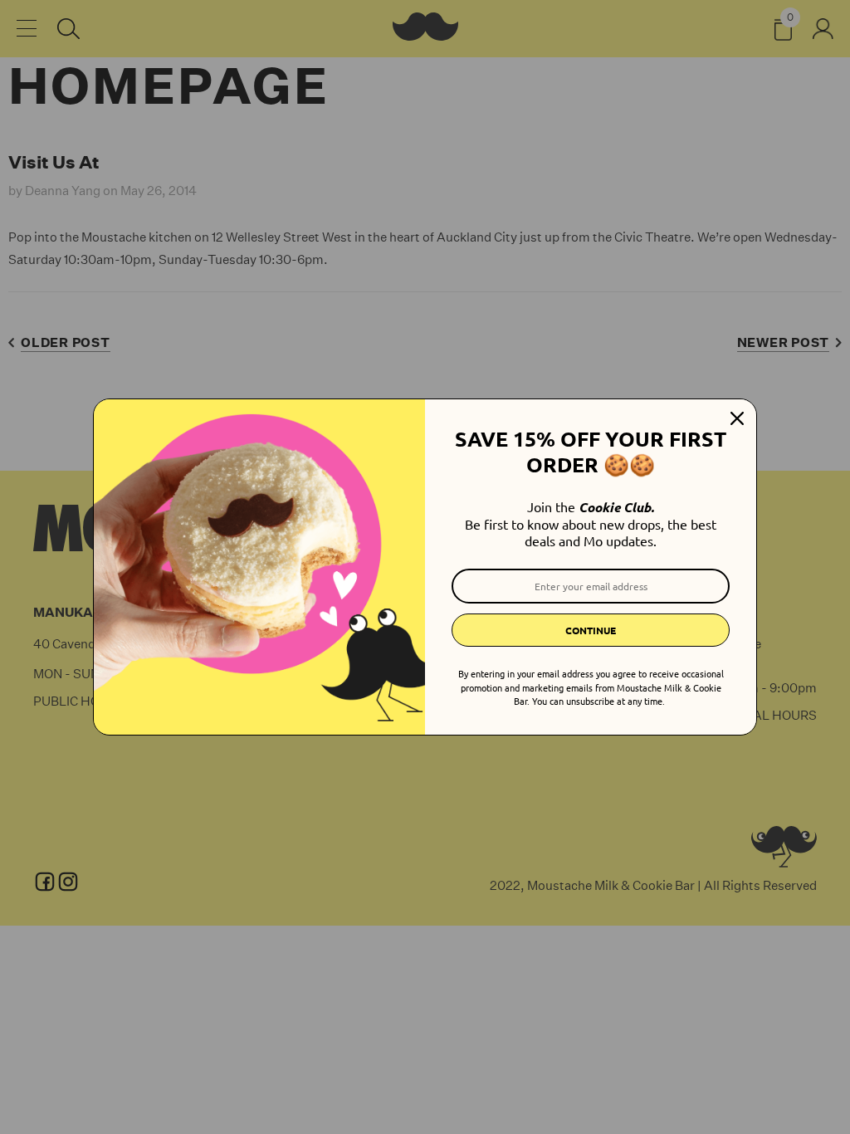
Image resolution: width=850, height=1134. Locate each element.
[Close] (737, 418)
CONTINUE (590, 630)
